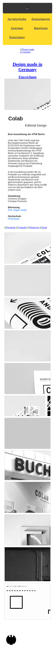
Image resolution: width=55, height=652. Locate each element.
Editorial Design (36, 125)
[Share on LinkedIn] (21, 227)
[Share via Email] (43, 227)
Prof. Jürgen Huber (17, 210)
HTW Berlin (14, 219)
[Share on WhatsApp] (33, 227)
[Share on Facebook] (10, 227)
